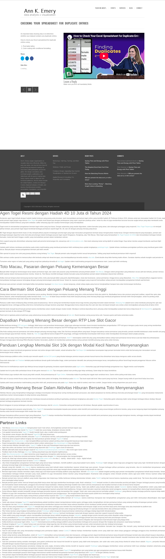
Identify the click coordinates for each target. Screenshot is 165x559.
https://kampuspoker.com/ (15, 454)
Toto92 (98, 478)
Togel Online (61, 374)
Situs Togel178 (38, 409)
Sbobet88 (62, 537)
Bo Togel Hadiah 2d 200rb (127, 235)
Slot (54, 456)
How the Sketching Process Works (96, 173)
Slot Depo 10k (81, 350)
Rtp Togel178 (30, 430)
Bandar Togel (98, 399)
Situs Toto (135, 278)
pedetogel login (103, 247)
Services (122, 8)
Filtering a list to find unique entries (24, 90)
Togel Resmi (74, 555)
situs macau (26, 467)
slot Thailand (19, 360)
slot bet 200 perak (50, 356)
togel (66, 382)
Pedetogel (52, 447)
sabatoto (56, 405)
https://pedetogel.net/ (60, 443)
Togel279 (49, 520)
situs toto (91, 257)
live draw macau (57, 284)
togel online (81, 367)
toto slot (71, 315)
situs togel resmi (92, 472)
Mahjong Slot (120, 303)
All (29, 90)
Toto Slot (37, 334)
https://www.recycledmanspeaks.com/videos (50, 450)
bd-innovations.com (76, 241)
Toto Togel (50, 253)
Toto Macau (100, 272)
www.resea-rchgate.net (19, 428)
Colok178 (36, 461)
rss (23, 195)
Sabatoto (123, 487)
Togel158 (36, 434)
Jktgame (149, 542)
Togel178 (45, 415)
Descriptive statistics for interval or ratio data (35, 90)
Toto (139, 393)
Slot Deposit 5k (146, 309)
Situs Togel (31, 220)
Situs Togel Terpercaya (145, 227)
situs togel (28, 452)
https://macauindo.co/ (18, 441)
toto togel (60, 261)
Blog (131, 8)
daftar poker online (46, 458)
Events (113, 8)
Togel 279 (25, 432)
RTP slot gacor (23, 325)
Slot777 (69, 338)
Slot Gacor (45, 297)
